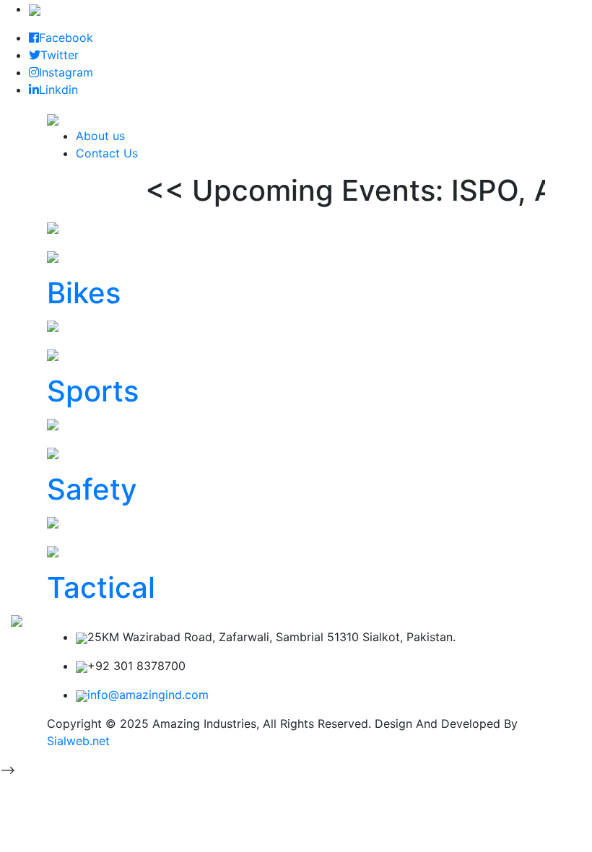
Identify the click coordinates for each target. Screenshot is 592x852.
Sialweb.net (78, 741)
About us (100, 136)
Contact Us (107, 153)
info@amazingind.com (148, 694)
